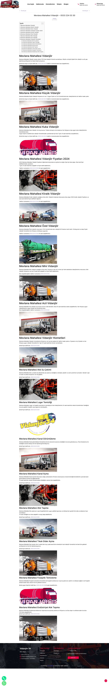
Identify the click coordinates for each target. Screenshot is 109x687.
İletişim (59, 4)
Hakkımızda (40, 4)
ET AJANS (50, 665)
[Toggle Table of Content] (41, 23)
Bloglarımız (56, 653)
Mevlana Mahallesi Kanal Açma (30, 45)
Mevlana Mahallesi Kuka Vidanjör (29, 29)
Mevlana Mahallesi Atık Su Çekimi (31, 40)
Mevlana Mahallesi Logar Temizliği (31, 42)
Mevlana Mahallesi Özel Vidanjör (29, 34)
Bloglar (66, 4)
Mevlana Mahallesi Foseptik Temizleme (32, 50)
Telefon (82, 3)
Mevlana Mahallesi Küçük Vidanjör (30, 27)
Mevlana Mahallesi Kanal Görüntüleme (32, 44)
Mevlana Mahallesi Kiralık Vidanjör (30, 32)
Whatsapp (56, 650)
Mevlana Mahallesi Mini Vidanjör (29, 35)
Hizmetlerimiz (50, 4)
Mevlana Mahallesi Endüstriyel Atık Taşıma (33, 51)
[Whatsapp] (4, 683)
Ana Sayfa (30, 4)
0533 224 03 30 (42, 63)
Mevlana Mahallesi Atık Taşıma (30, 47)
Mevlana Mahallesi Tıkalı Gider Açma (32, 48)
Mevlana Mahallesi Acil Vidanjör (29, 37)
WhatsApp (100, 3)
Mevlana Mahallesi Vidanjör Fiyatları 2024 (32, 30)
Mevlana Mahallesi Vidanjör (28, 25)
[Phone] (4, 678)
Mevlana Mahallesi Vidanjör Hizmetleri (31, 39)
